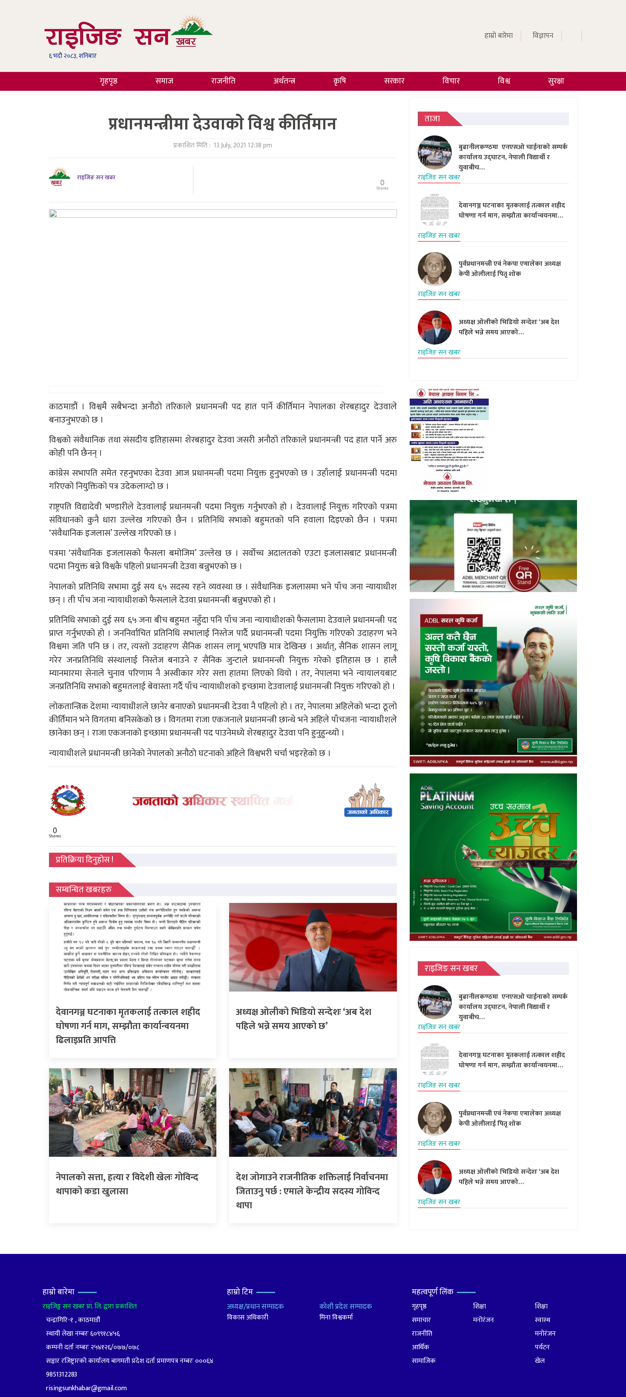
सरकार (394, 81)
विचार (451, 81)
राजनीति (223, 81)
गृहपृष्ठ (109, 81)
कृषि (339, 81)
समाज (164, 81)
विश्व (504, 81)
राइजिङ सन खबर (96, 177)
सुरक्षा (556, 81)
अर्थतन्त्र (284, 81)
